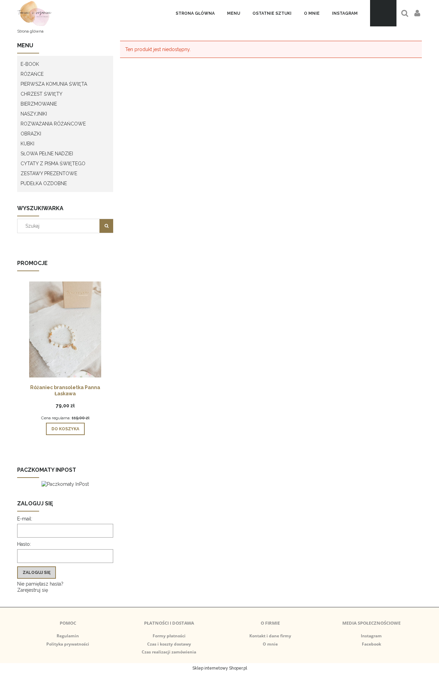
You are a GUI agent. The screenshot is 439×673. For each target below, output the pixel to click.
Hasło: (24, 544)
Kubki (27, 143)
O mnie (270, 644)
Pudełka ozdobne (44, 183)
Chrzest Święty (41, 94)
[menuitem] (195, 13)
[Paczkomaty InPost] (65, 483)
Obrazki (31, 133)
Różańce (32, 74)
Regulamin (68, 636)
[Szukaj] (106, 226)
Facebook (371, 644)
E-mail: (24, 518)
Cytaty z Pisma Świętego (53, 163)
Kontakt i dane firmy (270, 636)
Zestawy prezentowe (49, 173)
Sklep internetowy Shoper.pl (219, 668)
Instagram (371, 636)
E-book (30, 64)
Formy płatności (169, 636)
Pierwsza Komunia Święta (54, 84)
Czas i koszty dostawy (169, 644)
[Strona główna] (34, 13)
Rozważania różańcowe (53, 124)
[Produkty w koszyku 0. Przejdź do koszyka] (383, 13)
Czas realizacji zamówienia (169, 652)
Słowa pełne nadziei (47, 153)
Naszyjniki (34, 114)
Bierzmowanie (39, 104)
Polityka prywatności (67, 644)
